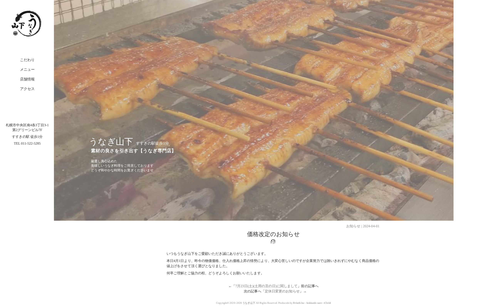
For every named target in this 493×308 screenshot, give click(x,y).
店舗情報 (27, 79)
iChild (327, 302)
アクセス (27, 89)
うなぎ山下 (248, 302)
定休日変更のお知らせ (282, 291)
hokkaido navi (314, 302)
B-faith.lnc (298, 302)
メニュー (27, 69)
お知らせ (353, 226)
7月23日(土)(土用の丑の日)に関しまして (266, 286)
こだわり (27, 60)
